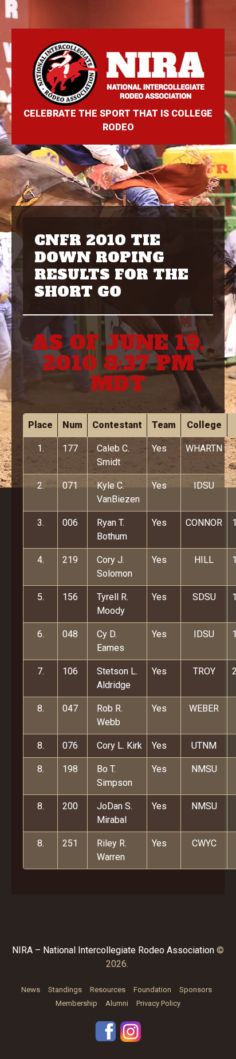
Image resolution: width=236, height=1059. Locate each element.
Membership (76, 1003)
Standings (65, 989)
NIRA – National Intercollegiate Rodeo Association (113, 950)
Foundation (152, 989)
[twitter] (130, 1030)
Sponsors (195, 989)
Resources (107, 989)
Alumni (116, 1003)
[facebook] (105, 1030)
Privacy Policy (158, 1003)
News (30, 989)
